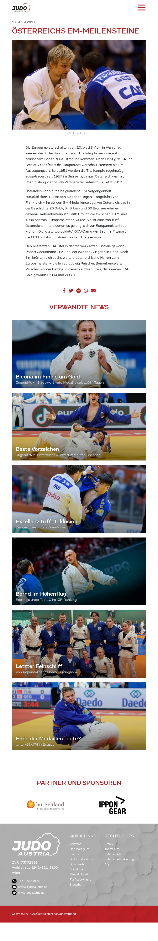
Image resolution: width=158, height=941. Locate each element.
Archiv (108, 844)
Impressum (111, 849)
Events (74, 854)
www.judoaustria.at (31, 892)
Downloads (77, 864)
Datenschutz (113, 854)
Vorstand (76, 844)
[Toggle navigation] (141, 7)
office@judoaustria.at (32, 887)
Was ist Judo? (79, 874)
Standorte (76, 869)
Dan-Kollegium (79, 849)
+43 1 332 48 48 (29, 881)
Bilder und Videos (81, 859)
